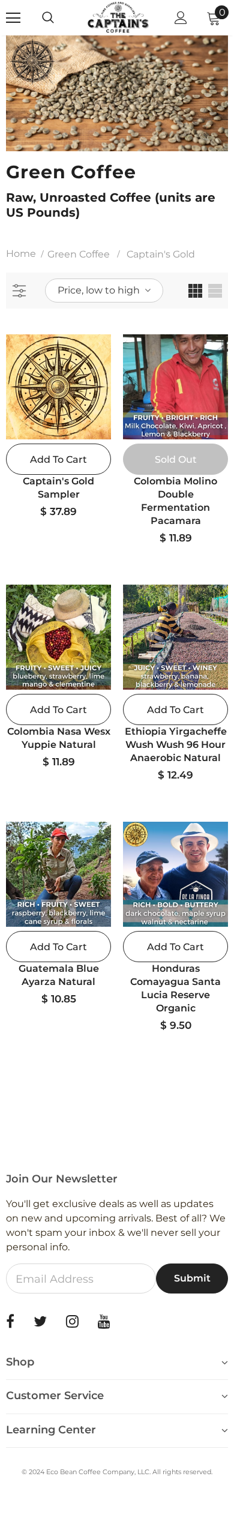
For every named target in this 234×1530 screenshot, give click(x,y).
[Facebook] (10, 1322)
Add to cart (58, 459)
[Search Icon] (60, 18)
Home (21, 253)
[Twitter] (40, 1322)
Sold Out (176, 459)
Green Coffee (78, 254)
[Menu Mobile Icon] (13, 18)
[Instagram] (72, 1322)
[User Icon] (181, 17)
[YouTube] (104, 1322)
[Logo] (118, 17)
